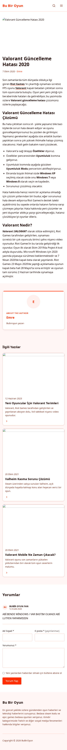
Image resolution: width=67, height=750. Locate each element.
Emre (10, 317)
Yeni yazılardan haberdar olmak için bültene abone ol (34, 672)
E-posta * (47, 630)
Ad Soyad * (8, 630)
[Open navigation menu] (61, 6)
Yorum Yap (12, 681)
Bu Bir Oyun (12, 5)
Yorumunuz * (9, 645)
